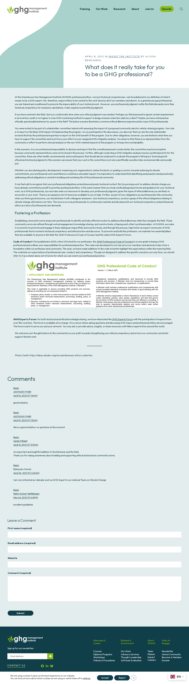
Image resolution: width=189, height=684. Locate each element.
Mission (151, 654)
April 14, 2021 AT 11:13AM (25, 444)
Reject (122, 677)
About (135, 9)
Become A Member (172, 657)
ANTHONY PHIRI (22, 391)
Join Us (149, 9)
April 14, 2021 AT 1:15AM (25, 420)
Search (181, 9)
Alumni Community (171, 654)
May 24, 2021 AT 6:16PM (25, 497)
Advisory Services (130, 654)
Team (150, 651)
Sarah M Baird (20, 440)
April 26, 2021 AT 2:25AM (26, 473)
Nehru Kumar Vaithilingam (26, 493)
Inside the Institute (124, 56)
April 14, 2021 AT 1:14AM (25, 395)
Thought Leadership (131, 657)
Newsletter (167, 651)
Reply (16, 388)
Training (84, 9)
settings (86, 678)
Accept (105, 677)
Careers (152, 659)
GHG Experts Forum (122, 319)
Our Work (102, 9)
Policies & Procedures (104, 660)
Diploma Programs (102, 654)
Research (120, 9)
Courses (97, 651)
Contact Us (16, 665)
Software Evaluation (131, 660)
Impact (151, 657)
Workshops (99, 657)
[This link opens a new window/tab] (42, 666)
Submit (21, 613)
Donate (166, 660)
